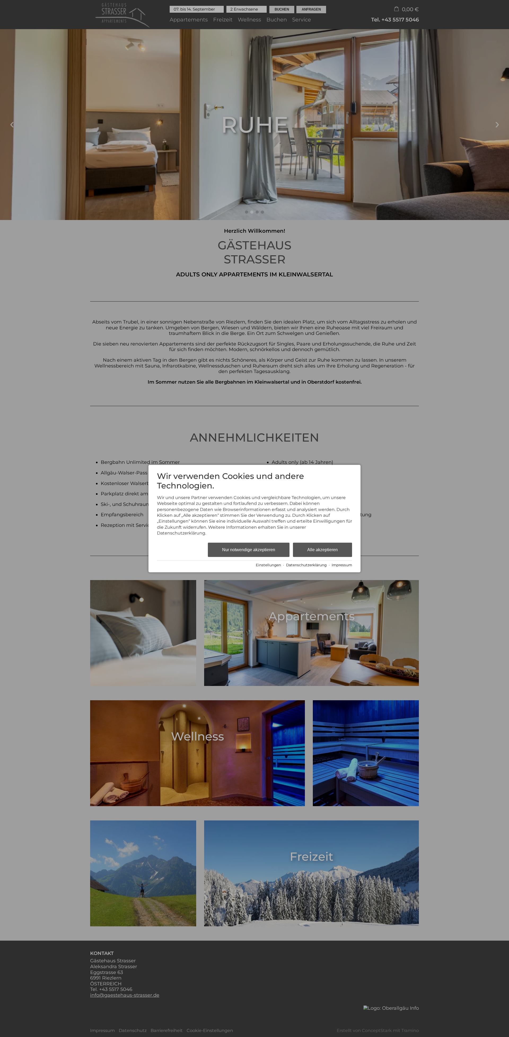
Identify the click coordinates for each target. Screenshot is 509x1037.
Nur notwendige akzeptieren (248, 549)
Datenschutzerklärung (306, 565)
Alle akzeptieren (322, 549)
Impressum (342, 565)
